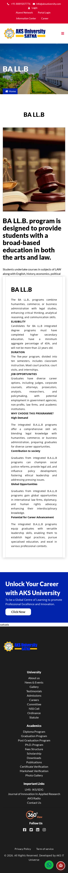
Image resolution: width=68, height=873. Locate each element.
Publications (34, 762)
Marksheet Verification (34, 771)
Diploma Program (34, 731)
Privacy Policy (23, 848)
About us (34, 678)
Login (34, 8)
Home (12, 91)
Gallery (34, 686)
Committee (34, 704)
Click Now (18, 612)
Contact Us (34, 802)
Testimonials (34, 691)
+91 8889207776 (20, 4)
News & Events (34, 682)
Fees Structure (34, 749)
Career (44, 18)
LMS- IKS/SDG (34, 789)
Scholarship (34, 753)
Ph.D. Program (34, 744)
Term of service (44, 848)
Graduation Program (34, 736)
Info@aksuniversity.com (48, 4)
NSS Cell (34, 708)
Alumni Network (24, 12)
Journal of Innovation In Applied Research (34, 794)
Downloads (34, 757)
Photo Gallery (34, 775)
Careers (34, 700)
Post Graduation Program (34, 740)
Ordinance (34, 713)
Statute (34, 717)
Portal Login (44, 12)
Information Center (26, 18)
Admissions (34, 695)
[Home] (22, 33)
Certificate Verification (34, 766)
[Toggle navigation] (64, 33)
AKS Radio (34, 798)
